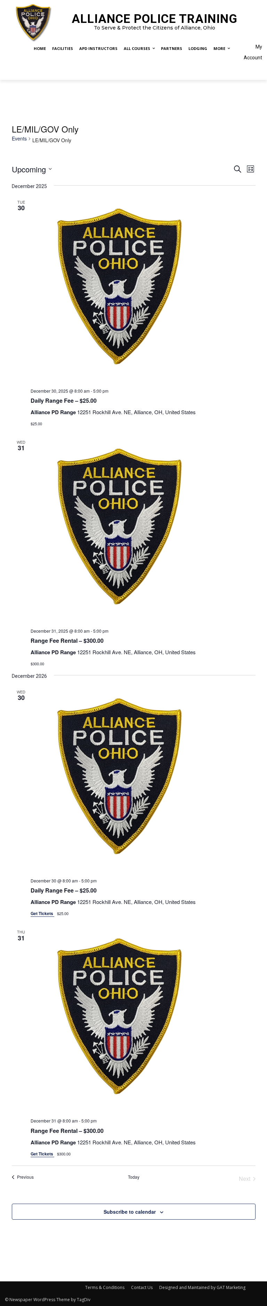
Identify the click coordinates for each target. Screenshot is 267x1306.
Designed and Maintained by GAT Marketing (202, 1287)
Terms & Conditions (104, 1287)
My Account (253, 52)
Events (19, 138)
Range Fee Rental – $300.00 (67, 641)
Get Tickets (42, 913)
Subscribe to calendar (130, 1211)
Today (133, 1177)
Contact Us (142, 1287)
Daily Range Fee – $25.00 (64, 400)
